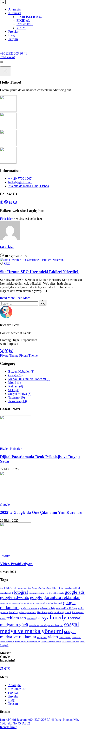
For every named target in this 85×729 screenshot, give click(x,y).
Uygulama (42, 637)
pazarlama (31, 612)
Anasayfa (14, 9)
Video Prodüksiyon (16, 564)
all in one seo (20, 588)
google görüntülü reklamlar (55, 597)
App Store (32, 588)
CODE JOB (25, 24)
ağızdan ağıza (44, 588)
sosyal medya (52, 617)
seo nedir (31, 618)
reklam (12, 617)
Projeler (13, 31)
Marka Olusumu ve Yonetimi (29, 379)
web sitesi (76, 637)
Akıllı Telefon (6, 588)
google (60, 593)
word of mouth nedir (51, 642)
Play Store (42, 612)
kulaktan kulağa (47, 608)
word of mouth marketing (27, 642)
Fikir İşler (7, 247)
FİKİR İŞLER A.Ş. (29, 17)
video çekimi (65, 637)
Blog (11, 35)
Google (15, 375)
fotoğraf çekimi (36, 593)
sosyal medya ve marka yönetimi (39, 627)
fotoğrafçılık (51, 593)
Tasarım (16, 397)
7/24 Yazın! (7, 57)
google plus (5, 603)
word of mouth (7, 642)
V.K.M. (21, 28)
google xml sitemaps (29, 608)
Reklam (15, 386)
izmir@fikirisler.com (13, 719)
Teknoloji (17, 401)
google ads (75, 592)
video (53, 636)
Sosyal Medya (19, 393)
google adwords (14, 597)
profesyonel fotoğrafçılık (59, 612)
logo (74, 608)
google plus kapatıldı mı (23, 603)
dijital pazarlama (66, 588)
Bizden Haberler (21, 371)
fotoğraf (21, 592)
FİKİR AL (23, 20)
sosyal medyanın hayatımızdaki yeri (46, 625)
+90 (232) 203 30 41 (13, 53)
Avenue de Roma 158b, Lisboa (28, 186)
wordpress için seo (70, 642)
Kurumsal (14, 13)
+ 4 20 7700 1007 (20, 178)
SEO (7, 263)
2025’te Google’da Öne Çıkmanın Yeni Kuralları (41, 512)
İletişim (13, 39)
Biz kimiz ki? (17, 689)
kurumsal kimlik (64, 608)
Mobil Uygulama (17, 612)
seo (23, 617)
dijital (54, 588)
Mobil (14, 382)
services (13, 692)
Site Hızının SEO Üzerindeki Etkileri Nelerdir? (39, 272)
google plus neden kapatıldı (49, 603)
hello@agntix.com (20, 182)
